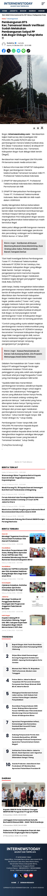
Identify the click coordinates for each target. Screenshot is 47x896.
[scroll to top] (43, 882)
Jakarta (13, 11)
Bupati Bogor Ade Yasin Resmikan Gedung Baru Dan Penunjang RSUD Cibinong (27, 646)
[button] (34, 128)
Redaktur (10, 43)
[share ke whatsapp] (14, 52)
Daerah (32, 11)
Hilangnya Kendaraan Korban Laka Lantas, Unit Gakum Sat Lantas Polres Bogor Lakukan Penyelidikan (25, 696)
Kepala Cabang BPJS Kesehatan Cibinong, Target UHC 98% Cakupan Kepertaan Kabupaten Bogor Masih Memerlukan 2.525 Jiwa (14, 622)
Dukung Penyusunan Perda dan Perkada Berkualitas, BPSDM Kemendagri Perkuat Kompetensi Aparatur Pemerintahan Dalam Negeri (26, 739)
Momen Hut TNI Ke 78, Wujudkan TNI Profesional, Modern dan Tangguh (26, 670)
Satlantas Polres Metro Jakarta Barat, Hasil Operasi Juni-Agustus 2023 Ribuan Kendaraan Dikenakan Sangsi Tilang (27, 754)
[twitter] (21, 877)
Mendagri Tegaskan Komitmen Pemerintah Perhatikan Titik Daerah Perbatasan (15, 538)
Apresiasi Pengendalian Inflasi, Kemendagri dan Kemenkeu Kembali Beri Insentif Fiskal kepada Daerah (25, 725)
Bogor (23, 11)
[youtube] (31, 877)
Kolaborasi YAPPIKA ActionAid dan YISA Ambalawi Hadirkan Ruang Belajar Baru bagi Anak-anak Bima (15, 572)
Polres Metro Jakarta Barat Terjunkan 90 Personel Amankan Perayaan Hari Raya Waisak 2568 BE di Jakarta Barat (26, 683)
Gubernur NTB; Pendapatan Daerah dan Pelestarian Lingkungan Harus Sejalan (21, 831)
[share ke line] (24, 52)
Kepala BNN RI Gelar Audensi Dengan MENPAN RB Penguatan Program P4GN (20, 810)
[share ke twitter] (9, 52)
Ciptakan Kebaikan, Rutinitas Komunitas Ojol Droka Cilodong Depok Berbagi (14, 587)
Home (4, 11)
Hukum (41, 11)
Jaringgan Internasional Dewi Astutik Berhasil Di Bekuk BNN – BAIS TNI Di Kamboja (23, 821)
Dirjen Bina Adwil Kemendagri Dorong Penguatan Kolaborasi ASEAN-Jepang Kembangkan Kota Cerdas (27, 659)
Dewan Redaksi (27, 882)
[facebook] (15, 877)
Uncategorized (12, 19)
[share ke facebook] (4, 52)
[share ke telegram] (19, 52)
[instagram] (26, 877)
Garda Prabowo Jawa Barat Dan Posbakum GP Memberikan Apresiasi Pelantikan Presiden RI (26, 766)
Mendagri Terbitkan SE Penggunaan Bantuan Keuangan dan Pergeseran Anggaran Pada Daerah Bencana (13, 604)
